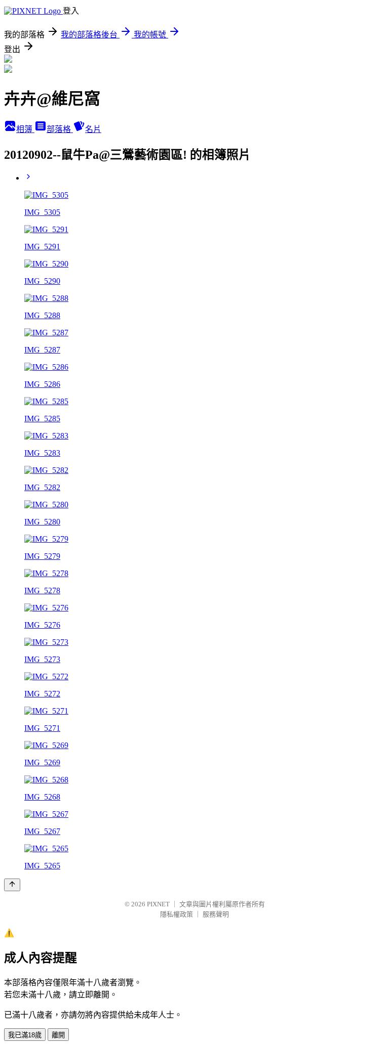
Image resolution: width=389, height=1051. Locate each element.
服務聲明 (216, 914)
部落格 (60, 129)
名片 (93, 129)
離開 (58, 1035)
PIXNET (158, 904)
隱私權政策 (176, 914)
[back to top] (12, 885)
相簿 (25, 129)
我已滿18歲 (25, 1035)
